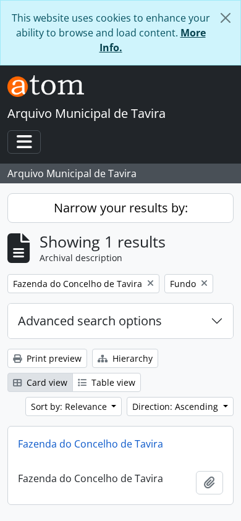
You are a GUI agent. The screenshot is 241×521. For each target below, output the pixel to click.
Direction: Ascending (176, 406)
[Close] (225, 18)
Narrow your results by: (121, 207)
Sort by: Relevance (70, 406)
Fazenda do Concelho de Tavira (90, 444)
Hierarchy (131, 358)
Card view (45, 382)
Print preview (53, 358)
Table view (112, 382)
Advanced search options (90, 320)
